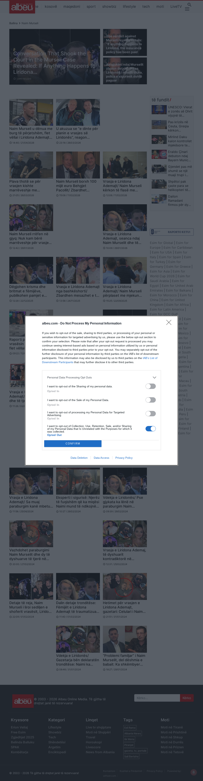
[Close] (170, 323)
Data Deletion (79, 457)
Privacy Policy (124, 457)
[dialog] (101, 390)
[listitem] (101, 377)
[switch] (151, 386)
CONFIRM (73, 443)
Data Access (101, 457)
